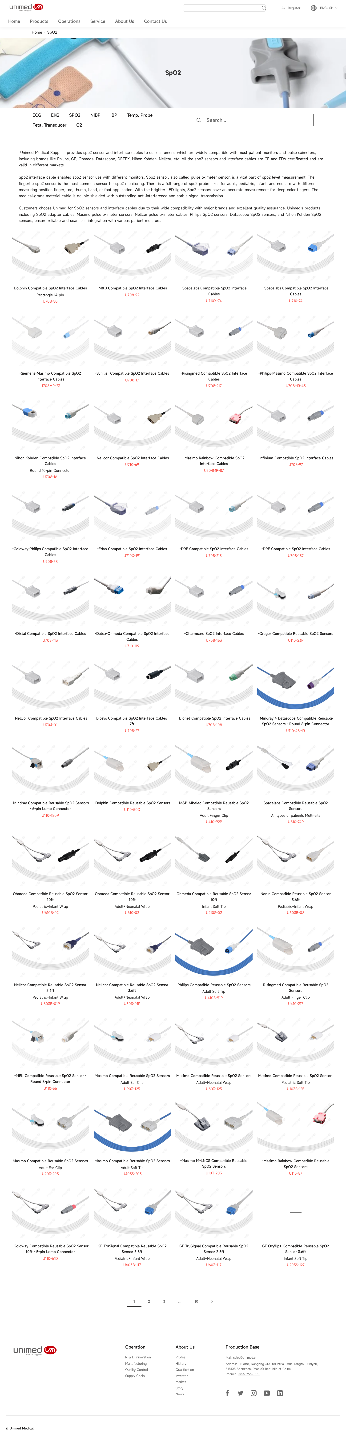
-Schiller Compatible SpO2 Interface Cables (132, 373)
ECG (36, 115)
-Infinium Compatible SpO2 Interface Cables (295, 458)
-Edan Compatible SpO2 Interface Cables (132, 548)
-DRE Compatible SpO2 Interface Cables (214, 548)
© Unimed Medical (19, 1428)
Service (97, 21)
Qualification (185, 1370)
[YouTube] (267, 1393)
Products (39, 21)
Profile (180, 1357)
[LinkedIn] (280, 1393)
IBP (113, 115)
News (180, 1394)
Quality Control (136, 1370)
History (181, 1363)
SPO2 (74, 115)
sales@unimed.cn (245, 1357)
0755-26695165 (249, 1374)
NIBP (95, 115)
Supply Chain (135, 1376)
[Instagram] (254, 1393)
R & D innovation (138, 1357)
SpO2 (52, 32)
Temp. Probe (140, 115)
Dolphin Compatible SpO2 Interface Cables (50, 288)
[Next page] (212, 1301)
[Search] (264, 8)
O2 (79, 125)
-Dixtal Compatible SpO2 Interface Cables (50, 633)
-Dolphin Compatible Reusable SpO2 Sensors (132, 803)
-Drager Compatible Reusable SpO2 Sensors (295, 633)
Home (14, 21)
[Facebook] (227, 1393)
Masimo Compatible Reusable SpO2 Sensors (132, 1075)
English (327, 8)
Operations (69, 21)
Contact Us (155, 21)
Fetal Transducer (49, 125)
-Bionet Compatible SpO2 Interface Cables (214, 718)
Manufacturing (136, 1363)
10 (196, 1301)
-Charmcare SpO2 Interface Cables (214, 633)
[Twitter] (240, 1393)
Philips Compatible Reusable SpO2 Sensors (213, 984)
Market (181, 1382)
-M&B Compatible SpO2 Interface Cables (132, 288)
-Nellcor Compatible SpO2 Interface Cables (132, 458)
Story (179, 1388)
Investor (182, 1376)
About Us (124, 21)
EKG (55, 115)
